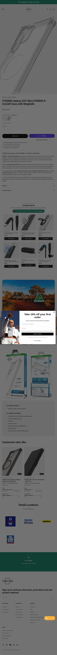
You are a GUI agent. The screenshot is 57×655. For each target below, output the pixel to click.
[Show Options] (52, 324)
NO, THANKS (37, 340)
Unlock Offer (37, 334)
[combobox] (37, 324)
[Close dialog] (54, 312)
